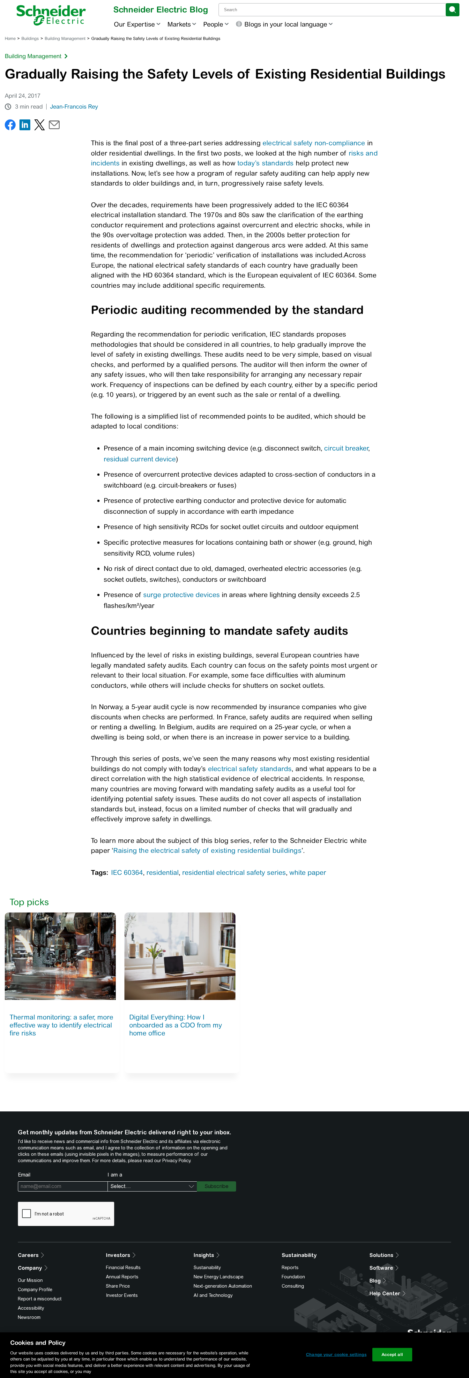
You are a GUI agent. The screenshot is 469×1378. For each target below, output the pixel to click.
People (213, 24)
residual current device (140, 459)
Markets (179, 24)
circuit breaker (346, 448)
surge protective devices (181, 595)
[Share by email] (54, 126)
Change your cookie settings (336, 1354)
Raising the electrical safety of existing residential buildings (207, 850)
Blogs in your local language (285, 24)
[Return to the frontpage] (51, 15)
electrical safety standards (250, 769)
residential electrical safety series (234, 872)
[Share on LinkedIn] (24, 126)
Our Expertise (134, 24)
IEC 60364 (127, 872)
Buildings (30, 38)
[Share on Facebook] (10, 126)
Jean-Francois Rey (74, 107)
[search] (452, 9)
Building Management (65, 38)
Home (10, 38)
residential (162, 872)
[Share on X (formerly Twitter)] (39, 126)
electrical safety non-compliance (314, 143)
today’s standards (265, 163)
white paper (307, 872)
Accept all (392, 1354)
